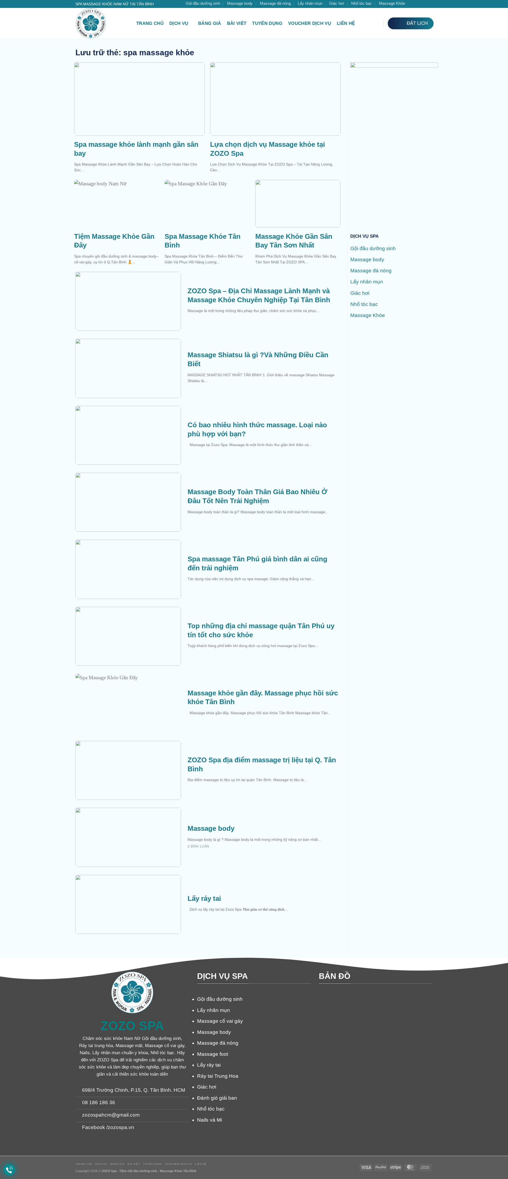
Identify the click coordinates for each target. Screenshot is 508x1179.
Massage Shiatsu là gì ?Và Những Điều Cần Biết (258, 359)
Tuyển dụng (267, 23)
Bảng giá (209, 23)
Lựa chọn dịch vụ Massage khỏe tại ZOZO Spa (267, 148)
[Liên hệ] (9, 1170)
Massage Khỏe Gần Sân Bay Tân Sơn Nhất (293, 240)
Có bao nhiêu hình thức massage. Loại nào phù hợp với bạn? (257, 429)
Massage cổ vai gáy (220, 1021)
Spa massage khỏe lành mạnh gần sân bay (136, 148)
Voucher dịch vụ (309, 23)
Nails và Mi (209, 1120)
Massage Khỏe (392, 3)
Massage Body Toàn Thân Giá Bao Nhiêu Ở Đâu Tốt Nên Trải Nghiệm (257, 496)
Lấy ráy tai (204, 898)
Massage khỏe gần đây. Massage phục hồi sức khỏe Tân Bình (263, 697)
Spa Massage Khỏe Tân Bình (203, 240)
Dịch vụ (178, 23)
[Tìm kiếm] (376, 23)
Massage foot (212, 1054)
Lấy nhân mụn (310, 3)
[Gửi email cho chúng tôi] (430, 4)
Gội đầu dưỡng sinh (203, 3)
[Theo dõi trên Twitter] (423, 4)
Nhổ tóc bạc (361, 3)
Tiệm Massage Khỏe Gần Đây (114, 240)
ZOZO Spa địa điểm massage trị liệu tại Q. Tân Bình (262, 764)
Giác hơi (336, 3)
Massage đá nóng (275, 3)
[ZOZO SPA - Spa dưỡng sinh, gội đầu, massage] (101, 23)
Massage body (240, 3)
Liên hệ (346, 23)
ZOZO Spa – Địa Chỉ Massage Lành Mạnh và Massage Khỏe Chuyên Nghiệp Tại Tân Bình (259, 295)
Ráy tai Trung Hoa (217, 1076)
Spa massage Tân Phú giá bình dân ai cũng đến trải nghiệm (257, 563)
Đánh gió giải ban (217, 1098)
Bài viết (237, 23)
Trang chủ (150, 23)
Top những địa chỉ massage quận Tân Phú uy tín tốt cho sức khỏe (261, 630)
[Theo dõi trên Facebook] (412, 4)
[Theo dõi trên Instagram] (417, 4)
